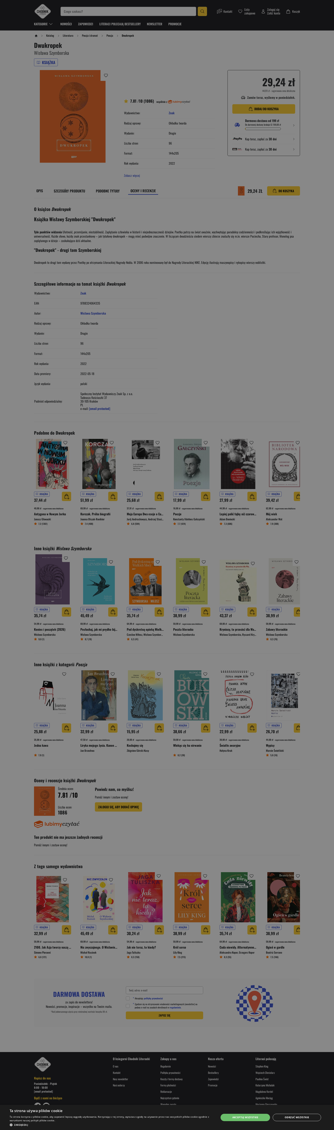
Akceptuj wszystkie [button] (245, 1117)
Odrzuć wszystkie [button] (297, 1117)
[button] (111, 1124)
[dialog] (167, 1117)
